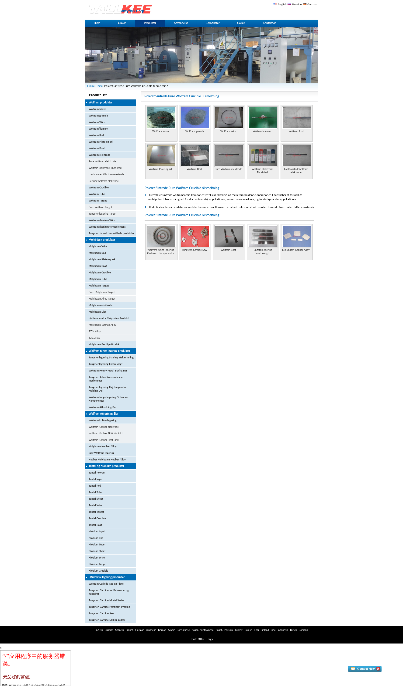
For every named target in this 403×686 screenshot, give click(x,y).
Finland (265, 630)
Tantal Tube (95, 492)
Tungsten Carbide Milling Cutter (107, 620)
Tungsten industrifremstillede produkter (111, 233)
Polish (218, 630)
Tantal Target (96, 512)
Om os (122, 23)
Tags (99, 86)
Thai (256, 630)
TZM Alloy (95, 331)
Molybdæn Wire (98, 246)
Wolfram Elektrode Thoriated (105, 168)
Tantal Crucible (97, 518)
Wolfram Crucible (99, 187)
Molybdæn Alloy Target (102, 298)
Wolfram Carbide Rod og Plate (106, 584)
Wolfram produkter (100, 102)
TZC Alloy (94, 338)
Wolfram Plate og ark (101, 142)
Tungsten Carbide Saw (101, 613)
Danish (248, 630)
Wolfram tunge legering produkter (109, 351)
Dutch (293, 630)
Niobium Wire (97, 557)
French (129, 630)
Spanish (119, 630)
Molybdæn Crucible (100, 272)
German (312, 4)
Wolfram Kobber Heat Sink (104, 440)
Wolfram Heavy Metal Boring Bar (108, 370)
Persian (228, 630)
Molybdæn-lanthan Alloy (102, 325)
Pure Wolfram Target (100, 207)
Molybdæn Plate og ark (102, 259)
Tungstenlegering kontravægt (105, 364)
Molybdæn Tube (98, 279)
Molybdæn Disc (97, 312)
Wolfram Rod (96, 135)
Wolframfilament (98, 128)
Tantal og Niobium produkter (106, 466)
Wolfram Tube (97, 194)
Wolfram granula (98, 115)
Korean (162, 630)
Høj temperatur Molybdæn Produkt (109, 318)
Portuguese (183, 630)
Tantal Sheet (96, 499)
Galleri (241, 23)
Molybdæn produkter (102, 239)
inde (273, 630)
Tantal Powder (97, 472)
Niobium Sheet (97, 551)
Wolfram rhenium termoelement (107, 227)
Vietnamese (207, 630)
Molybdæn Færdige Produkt (104, 344)
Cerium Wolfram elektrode (104, 181)
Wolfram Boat (97, 148)
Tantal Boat (95, 525)
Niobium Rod (96, 538)
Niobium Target (97, 564)
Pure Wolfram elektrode (102, 161)
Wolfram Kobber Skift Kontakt (106, 433)
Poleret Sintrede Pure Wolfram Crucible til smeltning (182, 188)
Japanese (151, 630)
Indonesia (283, 630)
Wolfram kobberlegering (103, 420)
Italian (195, 630)
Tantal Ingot (95, 479)
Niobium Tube (96, 544)
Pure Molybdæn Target (102, 292)
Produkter (150, 23)
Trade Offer (197, 639)
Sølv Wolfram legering (101, 453)
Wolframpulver (97, 109)
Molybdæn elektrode (100, 305)
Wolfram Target (98, 200)
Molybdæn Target (99, 285)
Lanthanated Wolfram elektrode (106, 174)
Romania (303, 630)
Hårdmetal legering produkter (107, 577)
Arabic (171, 630)
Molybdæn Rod (97, 253)
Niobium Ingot (97, 531)
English (282, 4)
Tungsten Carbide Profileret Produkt (109, 607)
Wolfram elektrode (99, 155)
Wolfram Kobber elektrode (104, 427)
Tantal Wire (95, 505)
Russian (297, 4)
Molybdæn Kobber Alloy (103, 446)
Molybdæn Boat (98, 266)
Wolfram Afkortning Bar (102, 407)
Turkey (239, 630)
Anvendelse (181, 23)
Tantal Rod (95, 485)
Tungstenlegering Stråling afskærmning (111, 357)
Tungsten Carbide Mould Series (106, 600)
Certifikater (212, 23)
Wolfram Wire (97, 122)
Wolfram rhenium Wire (102, 220)
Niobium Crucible (98, 570)
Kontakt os (269, 23)
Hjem (97, 23)
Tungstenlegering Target (102, 213)
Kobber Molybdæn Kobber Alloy (107, 459)
